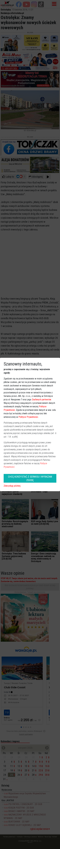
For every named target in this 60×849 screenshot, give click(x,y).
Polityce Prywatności (28, 417)
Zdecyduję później (12, 485)
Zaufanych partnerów (41, 399)
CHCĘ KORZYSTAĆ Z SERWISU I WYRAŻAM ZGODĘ (30, 478)
